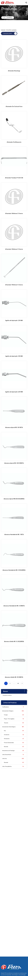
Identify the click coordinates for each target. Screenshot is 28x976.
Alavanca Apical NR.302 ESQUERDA (14, 499)
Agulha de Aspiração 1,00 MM (14, 320)
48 (18, 683)
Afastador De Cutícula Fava (14, 106)
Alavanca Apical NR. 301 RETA (14, 427)
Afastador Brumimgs (14, 71)
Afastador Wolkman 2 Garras (14, 213)
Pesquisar (26, 690)
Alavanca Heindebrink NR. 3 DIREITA (14, 606)
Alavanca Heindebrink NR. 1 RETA (14, 534)
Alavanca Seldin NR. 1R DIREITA (14, 677)
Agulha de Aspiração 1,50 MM (14, 356)
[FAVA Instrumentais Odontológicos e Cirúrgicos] (7, 2)
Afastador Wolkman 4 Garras (14, 285)
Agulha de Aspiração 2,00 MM (14, 392)
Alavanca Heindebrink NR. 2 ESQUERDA (14, 570)
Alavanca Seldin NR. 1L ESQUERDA (14, 641)
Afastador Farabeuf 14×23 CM (14, 178)
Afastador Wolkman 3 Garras (14, 249)
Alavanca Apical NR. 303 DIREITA (14, 463)
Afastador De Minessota (14, 142)
